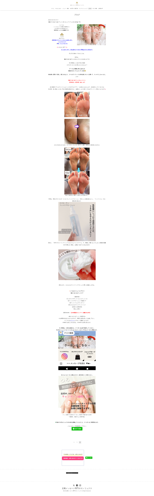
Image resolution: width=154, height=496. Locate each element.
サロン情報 (95, 8)
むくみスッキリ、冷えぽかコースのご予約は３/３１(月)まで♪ (77, 49)
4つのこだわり (58, 8)
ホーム (52, 8)
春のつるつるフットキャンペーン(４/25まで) (64, 22)
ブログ (90, 8)
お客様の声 (100, 8)
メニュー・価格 (65, 8)
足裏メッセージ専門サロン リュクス (77, 488)
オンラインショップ (83, 8)
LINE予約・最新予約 (74, 8)
